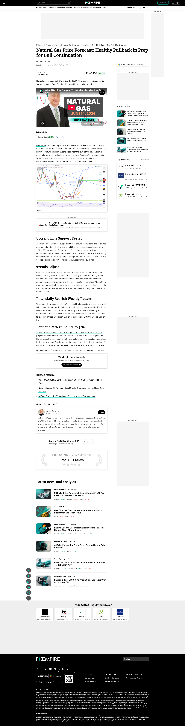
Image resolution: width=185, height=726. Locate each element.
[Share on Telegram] (28, 592)
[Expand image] (104, 167)
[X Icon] (37, 669)
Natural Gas (67, 45)
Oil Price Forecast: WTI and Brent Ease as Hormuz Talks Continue (66, 396)
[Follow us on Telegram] (147, 7)
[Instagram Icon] (54, 669)
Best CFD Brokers (72, 460)
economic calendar (95, 350)
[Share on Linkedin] (28, 587)
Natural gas (41, 145)
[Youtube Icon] (50, 669)
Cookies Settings (112, 678)
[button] (4, 3)
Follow (101, 412)
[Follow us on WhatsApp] (140, 7)
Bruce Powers (52, 411)
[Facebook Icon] (42, 669)
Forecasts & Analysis (53, 45)
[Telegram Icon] (59, 669)
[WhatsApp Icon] (63, 669)
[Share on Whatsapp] (28, 581)
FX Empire (39, 45)
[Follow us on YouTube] (144, 7)
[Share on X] (28, 570)
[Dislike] (92, 442)
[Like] (85, 442)
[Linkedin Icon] (46, 669)
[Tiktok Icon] (67, 669)
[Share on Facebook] (28, 575)
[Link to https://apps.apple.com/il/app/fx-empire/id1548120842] (43, 676)
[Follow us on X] (137, 7)
